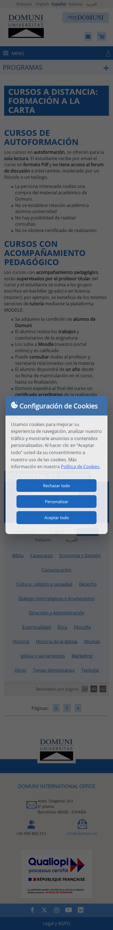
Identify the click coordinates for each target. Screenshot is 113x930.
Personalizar (56, 501)
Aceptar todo (56, 517)
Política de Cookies (80, 466)
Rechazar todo (56, 485)
